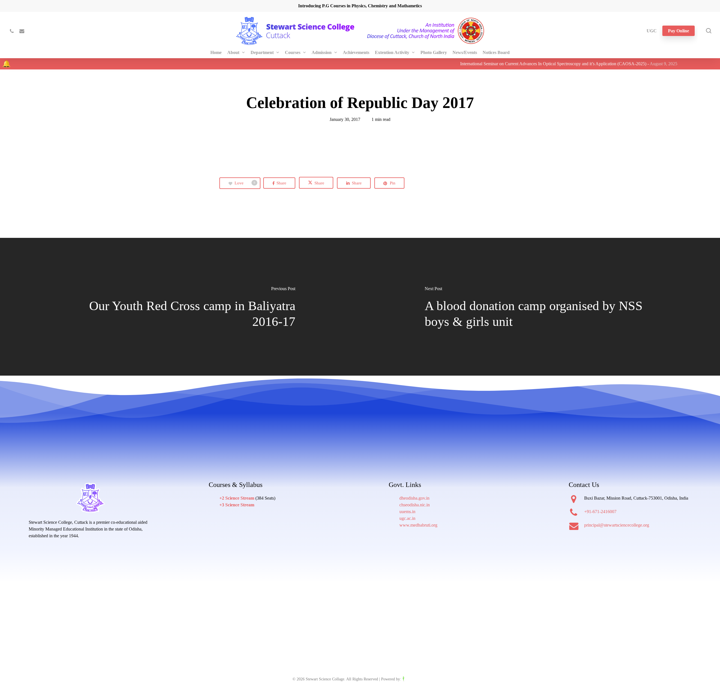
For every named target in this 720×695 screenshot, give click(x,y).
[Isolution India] (415, 679)
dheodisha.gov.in (414, 498)
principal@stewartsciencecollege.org (616, 525)
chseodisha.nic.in (414, 504)
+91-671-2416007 (600, 511)
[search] (708, 31)
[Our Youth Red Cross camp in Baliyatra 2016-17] (180, 307)
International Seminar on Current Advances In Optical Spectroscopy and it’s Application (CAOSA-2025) (522, 63)
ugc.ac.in (407, 518)
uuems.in (407, 511)
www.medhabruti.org (418, 525)
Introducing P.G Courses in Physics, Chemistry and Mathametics (360, 5)
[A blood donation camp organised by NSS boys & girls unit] (540, 307)
